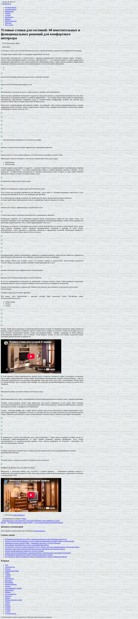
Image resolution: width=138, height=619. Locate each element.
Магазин (8, 23)
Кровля (8, 586)
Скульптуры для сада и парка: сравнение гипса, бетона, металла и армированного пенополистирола (42, 547)
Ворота (7, 569)
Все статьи (9, 25)
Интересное (9, 578)
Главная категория (12, 571)
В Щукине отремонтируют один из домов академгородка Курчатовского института (36, 539)
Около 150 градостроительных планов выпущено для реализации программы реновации (38, 553)
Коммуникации (11, 21)
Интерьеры (9, 17)
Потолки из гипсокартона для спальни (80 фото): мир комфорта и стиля (30, 521)
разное (7, 604)
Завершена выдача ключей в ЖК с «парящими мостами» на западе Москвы (32, 543)
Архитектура (10, 567)
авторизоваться (39, 531)
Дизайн (8, 15)
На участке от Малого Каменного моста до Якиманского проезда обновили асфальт (36, 557)
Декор (24, 519)
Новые (7, 598)
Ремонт (8, 13)
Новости (8, 596)
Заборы (8, 577)
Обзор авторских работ (13, 600)
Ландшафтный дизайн (13, 588)
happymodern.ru (19, 515)
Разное (7, 602)
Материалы (9, 11)
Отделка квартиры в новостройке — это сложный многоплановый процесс (32, 522)
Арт (6, 565)
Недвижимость (10, 7)
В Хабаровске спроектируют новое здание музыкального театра (29, 555)
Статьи (7, 608)
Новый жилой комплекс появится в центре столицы (24, 551)
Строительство (10, 9)
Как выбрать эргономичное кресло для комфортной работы (27, 545)
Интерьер (8, 580)
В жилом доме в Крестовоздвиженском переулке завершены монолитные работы (35, 549)
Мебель (8, 19)
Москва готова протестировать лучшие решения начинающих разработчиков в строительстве (39, 541)
